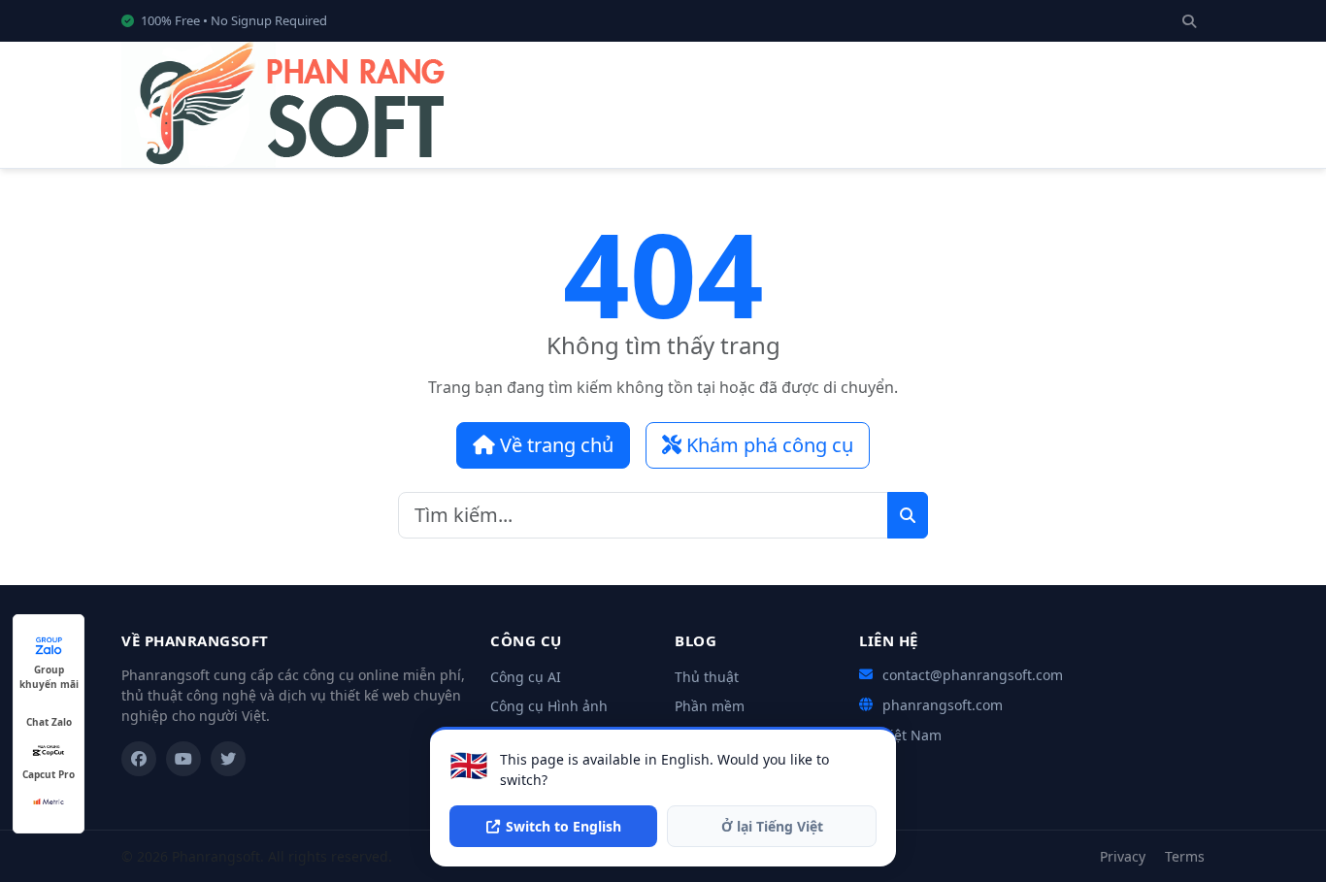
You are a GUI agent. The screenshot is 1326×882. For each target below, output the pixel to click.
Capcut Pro (48, 774)
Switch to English (563, 826)
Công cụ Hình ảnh (549, 706)
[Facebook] (138, 758)
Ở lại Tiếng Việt (772, 826)
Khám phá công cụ (767, 445)
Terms (1185, 856)
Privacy (1122, 856)
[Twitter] (228, 758)
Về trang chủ (554, 445)
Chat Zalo (49, 722)
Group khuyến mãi (49, 670)
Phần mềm (710, 706)
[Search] (1189, 21)
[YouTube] (183, 758)
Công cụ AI (525, 677)
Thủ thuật (707, 677)
